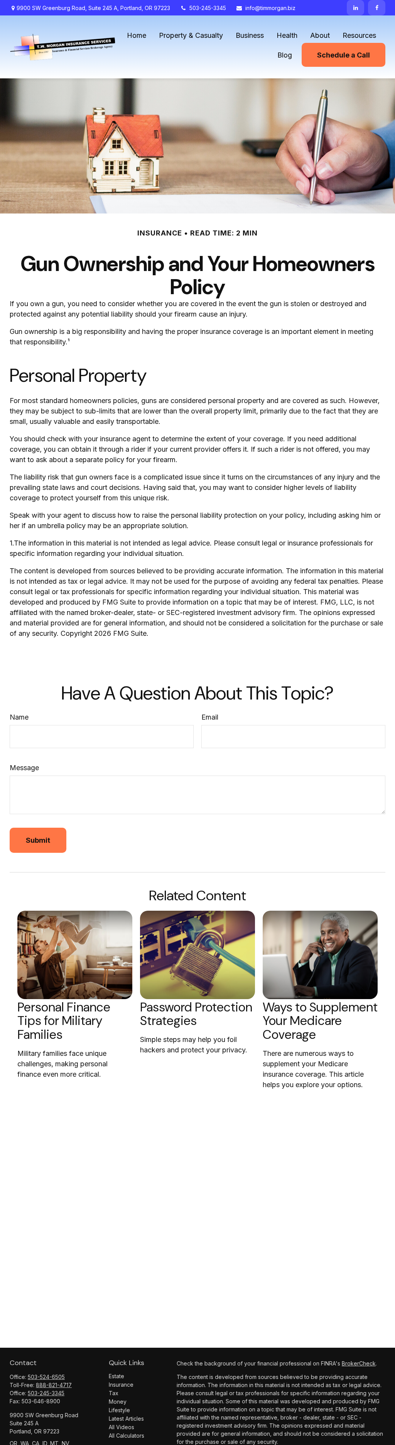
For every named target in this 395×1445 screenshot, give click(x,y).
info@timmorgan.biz (270, 8)
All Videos (121, 1427)
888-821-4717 (54, 1385)
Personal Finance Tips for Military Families (63, 1021)
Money (118, 1401)
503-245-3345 (207, 8)
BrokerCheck (359, 1363)
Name (19, 717)
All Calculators (126, 1435)
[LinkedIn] (355, 7)
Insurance (121, 1384)
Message (24, 768)
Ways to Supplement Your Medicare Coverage (320, 1021)
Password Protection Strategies (196, 1014)
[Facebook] (376, 7)
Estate (116, 1376)
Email (209, 717)
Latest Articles (126, 1418)
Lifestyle (119, 1410)
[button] (136, 35)
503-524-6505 (46, 1377)
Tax (113, 1393)
